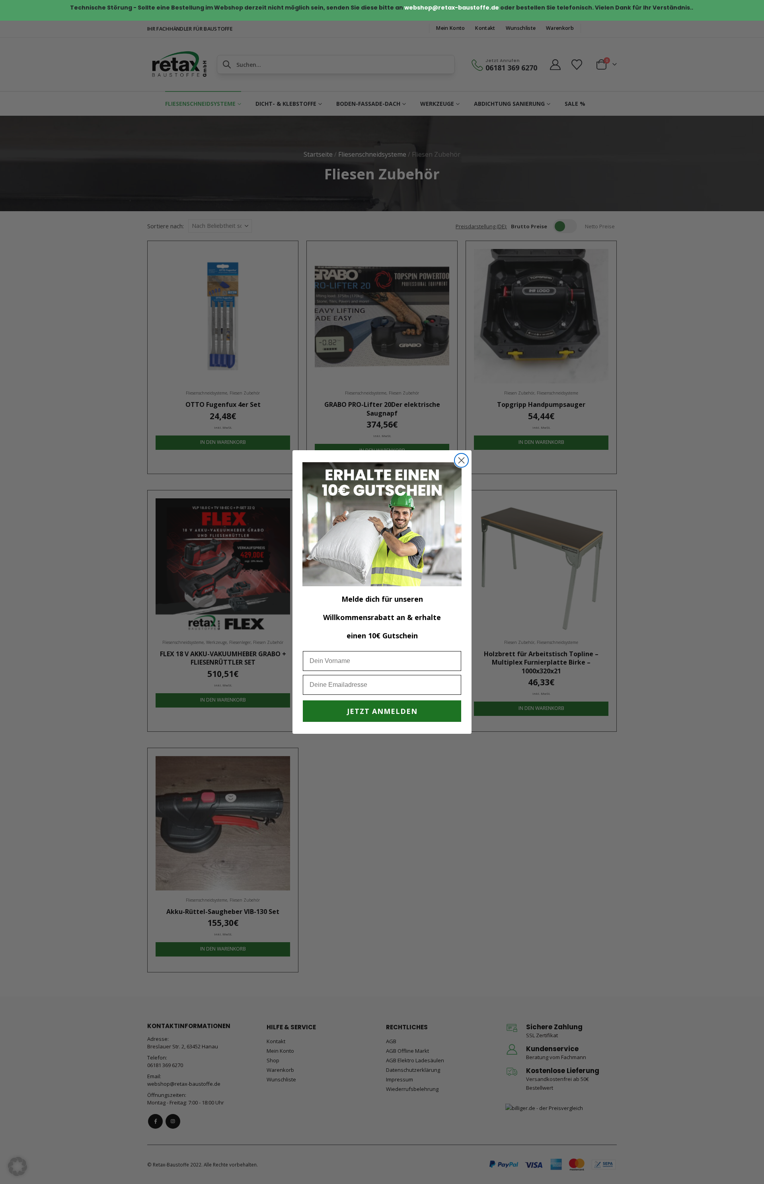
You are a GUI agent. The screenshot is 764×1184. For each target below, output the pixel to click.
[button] (17, 1166)
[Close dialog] (461, 460)
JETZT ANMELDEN (382, 711)
